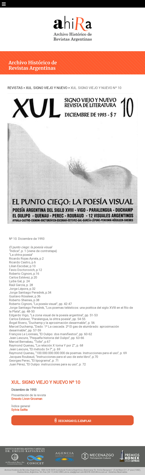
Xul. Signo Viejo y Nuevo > (48, 88)
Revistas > (16, 88)
